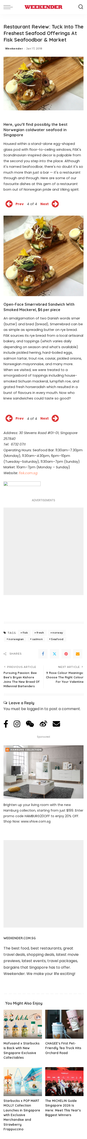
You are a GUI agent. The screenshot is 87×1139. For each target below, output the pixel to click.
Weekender (14, 48)
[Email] (77, 654)
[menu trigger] (9, 7)
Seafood (57, 639)
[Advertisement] (43, 551)
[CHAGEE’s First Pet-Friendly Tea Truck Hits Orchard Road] (64, 1024)
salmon (37, 639)
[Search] (81, 7)
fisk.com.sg (28, 473)
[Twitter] (54, 654)
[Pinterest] (66, 654)
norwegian (16, 639)
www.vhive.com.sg (36, 821)
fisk (25, 632)
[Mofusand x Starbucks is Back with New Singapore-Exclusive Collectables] (22, 1024)
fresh (40, 632)
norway (57, 632)
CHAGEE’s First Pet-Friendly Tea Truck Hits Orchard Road (63, 1048)
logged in (35, 708)
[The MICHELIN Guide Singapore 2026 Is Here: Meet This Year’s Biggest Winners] (64, 1081)
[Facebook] (43, 654)
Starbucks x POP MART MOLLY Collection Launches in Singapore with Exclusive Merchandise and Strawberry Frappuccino (21, 1115)
